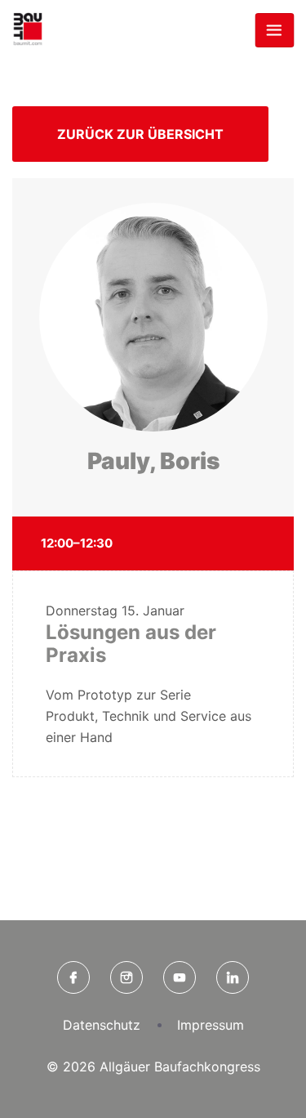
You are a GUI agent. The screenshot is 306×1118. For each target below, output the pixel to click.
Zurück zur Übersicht (140, 134)
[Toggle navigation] (274, 30)
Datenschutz (101, 1025)
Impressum (210, 1025)
